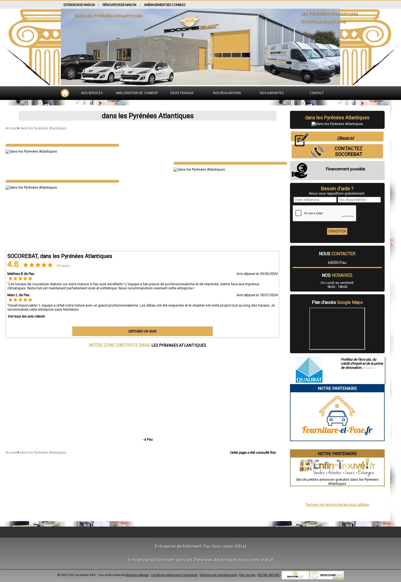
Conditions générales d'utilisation (174, 575)
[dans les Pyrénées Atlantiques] (62, 145)
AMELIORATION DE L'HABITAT (137, 93)
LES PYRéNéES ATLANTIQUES (178, 345)
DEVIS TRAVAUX (182, 93)
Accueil (11, 128)
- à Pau (148, 439)
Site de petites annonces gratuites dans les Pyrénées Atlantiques (337, 481)
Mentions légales (137, 575)
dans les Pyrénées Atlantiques (43, 128)
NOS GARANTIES (272, 93)
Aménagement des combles (164, 4)
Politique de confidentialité (218, 575)
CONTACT (317, 93)
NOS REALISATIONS (227, 93)
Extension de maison (79, 4)
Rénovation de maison (119, 4)
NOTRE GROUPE (269, 575)
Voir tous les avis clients (26, 316)
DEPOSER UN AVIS (142, 331)
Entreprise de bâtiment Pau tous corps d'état (201, 546)
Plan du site (247, 575)
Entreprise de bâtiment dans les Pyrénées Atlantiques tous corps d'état (200, 560)
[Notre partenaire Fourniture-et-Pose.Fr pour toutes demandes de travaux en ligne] (337, 438)
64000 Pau (337, 262)
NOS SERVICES (92, 93)
